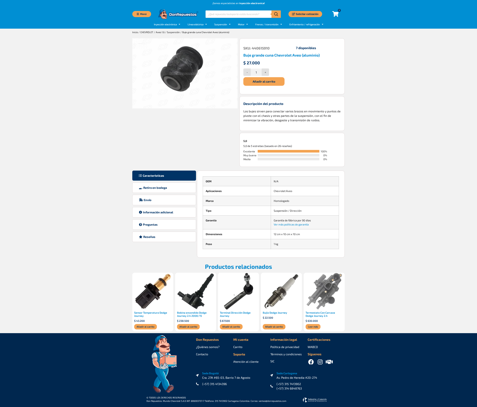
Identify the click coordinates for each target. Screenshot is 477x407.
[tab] (164, 176)
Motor (241, 24)
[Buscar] (276, 14)
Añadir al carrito (264, 81)
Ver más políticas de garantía (291, 224)
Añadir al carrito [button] (145, 326)
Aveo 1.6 (160, 32)
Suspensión (220, 24)
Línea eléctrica (195, 24)
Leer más (313, 326)
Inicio (135, 32)
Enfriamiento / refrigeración (304, 24)
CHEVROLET (146, 32)
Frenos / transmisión (267, 24)
